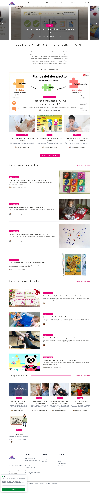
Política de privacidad (29, 483)
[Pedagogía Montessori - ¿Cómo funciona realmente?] (49, 92)
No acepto (14, 486)
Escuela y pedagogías (63, 2)
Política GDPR (41, 483)
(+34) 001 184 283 (14, 473)
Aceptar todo (13, 489)
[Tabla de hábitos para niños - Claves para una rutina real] (49, 23)
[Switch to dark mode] (89, 3)
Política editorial (47, 483)
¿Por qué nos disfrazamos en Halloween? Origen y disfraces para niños (32, 469)
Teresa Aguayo (45, 461)
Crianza (37, 2)
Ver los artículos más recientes (49, 155)
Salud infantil (71, 2)
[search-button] (85, 2)
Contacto (36, 483)
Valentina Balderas (45, 457)
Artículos (27, 454)
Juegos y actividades (54, 2)
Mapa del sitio (54, 483)
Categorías (61, 454)
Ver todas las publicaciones (82, 165)
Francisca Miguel (45, 459)
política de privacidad (6, 483)
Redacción (44, 454)
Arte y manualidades (44, 2)
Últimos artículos (31, 2)
